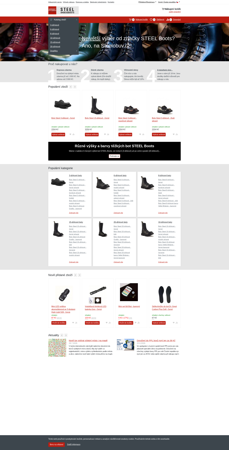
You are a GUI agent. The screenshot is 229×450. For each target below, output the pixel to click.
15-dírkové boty (76, 222)
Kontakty (111, 2)
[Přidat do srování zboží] (73, 134)
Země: (167, 2)
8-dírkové (54, 34)
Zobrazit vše (73, 213)
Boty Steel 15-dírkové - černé (97, 118)
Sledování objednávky (98, 2)
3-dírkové (54, 25)
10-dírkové (55, 38)
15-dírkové (55, 42)
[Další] (74, 86)
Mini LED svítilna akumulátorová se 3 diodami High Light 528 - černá (63, 309)
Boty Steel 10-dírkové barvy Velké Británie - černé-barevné (166, 244)
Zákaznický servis (55, 2)
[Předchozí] (70, 86)
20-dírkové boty (121, 222)
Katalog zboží (60, 20)
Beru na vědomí (56, 445)
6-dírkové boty (120, 175)
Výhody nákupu (69, 2)
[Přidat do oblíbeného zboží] (70, 134)
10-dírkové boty (165, 222)
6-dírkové (54, 29)
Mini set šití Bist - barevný (129, 306)
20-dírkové (55, 46)
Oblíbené (159, 20)
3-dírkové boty (75, 175)
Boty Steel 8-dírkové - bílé (168, 201)
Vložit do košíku (58, 323)
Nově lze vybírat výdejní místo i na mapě (88, 340)
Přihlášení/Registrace (146, 2)
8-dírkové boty (164, 175)
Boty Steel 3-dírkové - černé (63, 118)
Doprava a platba (82, 2)
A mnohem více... (165, 70)
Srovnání (175, 20)
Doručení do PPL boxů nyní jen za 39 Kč (156, 340)
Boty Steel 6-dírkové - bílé (123, 201)
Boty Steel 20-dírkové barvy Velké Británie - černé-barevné (122, 255)
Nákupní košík (140, 20)
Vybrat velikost (58, 134)
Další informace (73, 444)
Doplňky (54, 51)
